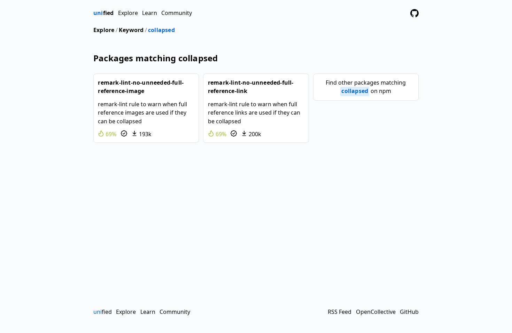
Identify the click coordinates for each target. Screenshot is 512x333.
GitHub (409, 312)
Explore (128, 13)
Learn (149, 13)
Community (176, 13)
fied (103, 13)
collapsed (161, 30)
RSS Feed (339, 312)
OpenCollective (376, 312)
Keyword (131, 30)
